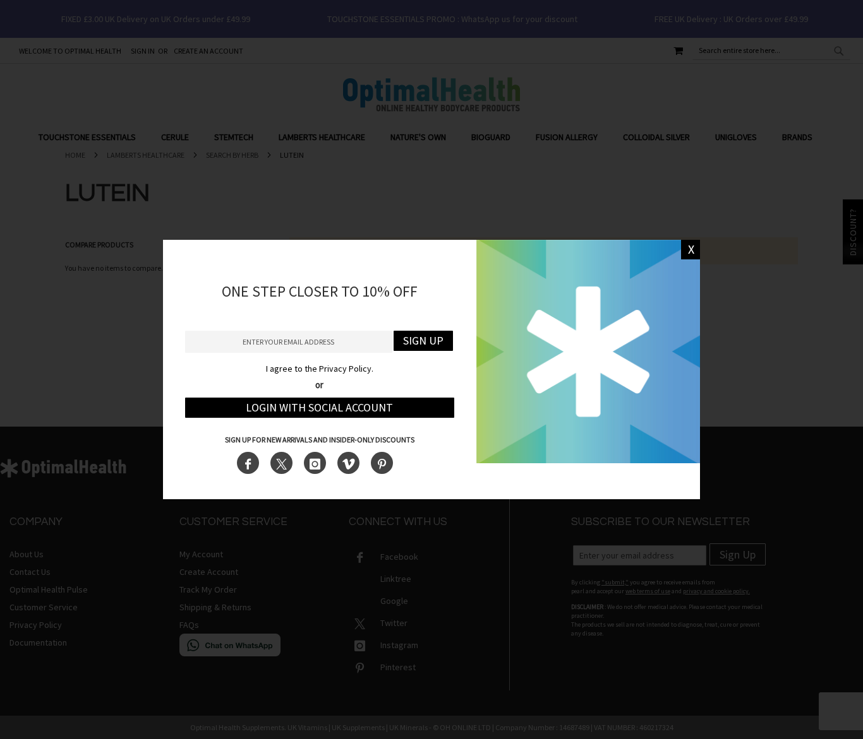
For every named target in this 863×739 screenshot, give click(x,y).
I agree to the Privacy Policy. (319, 368)
